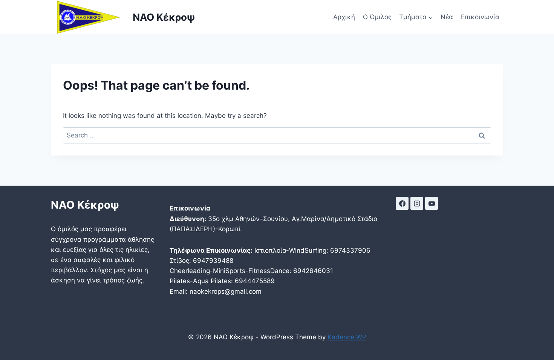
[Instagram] (416, 203)
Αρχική (344, 17)
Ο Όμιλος (377, 17)
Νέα (447, 17)
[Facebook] (402, 203)
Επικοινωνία (480, 17)
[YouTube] (431, 203)
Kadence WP (347, 337)
